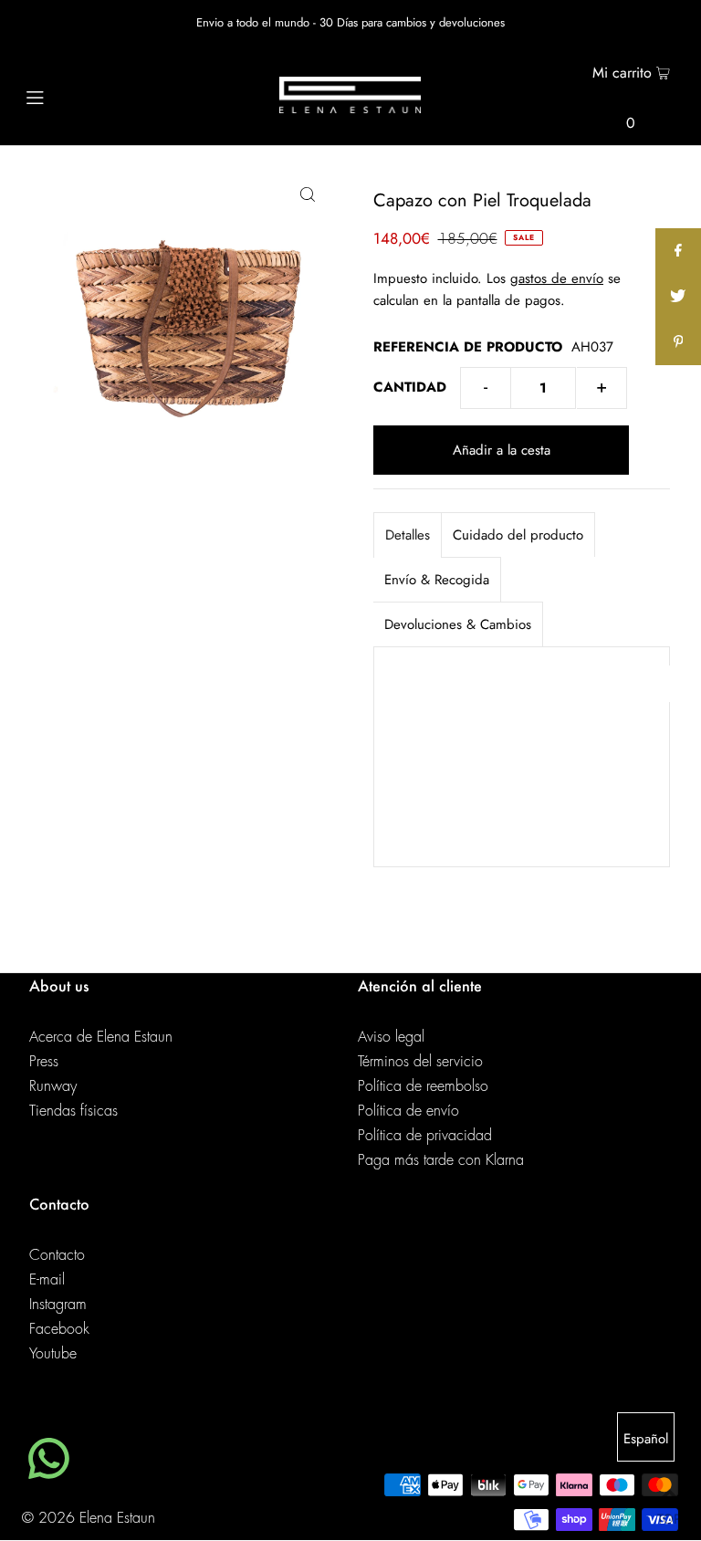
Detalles (407, 535)
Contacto (57, 1255)
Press (43, 1061)
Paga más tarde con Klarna (441, 1160)
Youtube (53, 1354)
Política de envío (408, 1111)
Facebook (59, 1329)
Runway (53, 1086)
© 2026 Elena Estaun (88, 1518)
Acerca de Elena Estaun (101, 1037)
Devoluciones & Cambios (457, 624)
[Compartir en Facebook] (678, 251)
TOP (669, 1516)
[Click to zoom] (308, 193)
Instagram (58, 1304)
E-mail (47, 1280)
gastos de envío (556, 278)
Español (645, 1439)
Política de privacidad (425, 1135)
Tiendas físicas (73, 1111)
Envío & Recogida (436, 580)
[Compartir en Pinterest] (678, 342)
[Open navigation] (70, 95)
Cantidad (409, 387)
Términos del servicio (420, 1061)
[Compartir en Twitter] (678, 297)
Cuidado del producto (518, 535)
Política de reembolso (423, 1086)
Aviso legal (391, 1037)
